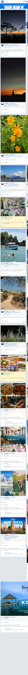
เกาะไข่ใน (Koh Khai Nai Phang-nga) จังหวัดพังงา (11, 265)
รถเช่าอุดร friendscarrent (14, 44)
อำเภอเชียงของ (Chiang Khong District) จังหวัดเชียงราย (11, 313)
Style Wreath (10, 217)
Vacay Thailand (12, 409)
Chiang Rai (7, 498)
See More (7, 52)
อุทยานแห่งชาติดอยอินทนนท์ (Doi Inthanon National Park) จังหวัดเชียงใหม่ (11, 105)
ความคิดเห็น (5, 54)
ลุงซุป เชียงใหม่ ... (12, 103)
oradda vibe (11, 263)
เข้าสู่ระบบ (16, 7)
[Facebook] (26, 24)
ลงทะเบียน (8, 7)
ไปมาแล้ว (13, 24)
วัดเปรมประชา (7, 218)
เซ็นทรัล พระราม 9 (8, 374)
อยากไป (13, 28)
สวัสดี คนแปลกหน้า (11, 372)
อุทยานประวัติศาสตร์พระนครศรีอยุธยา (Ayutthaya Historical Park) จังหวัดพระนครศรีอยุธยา (11, 537)
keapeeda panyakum (13, 343)
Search (15, 1)
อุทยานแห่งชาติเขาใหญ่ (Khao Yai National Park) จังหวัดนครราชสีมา (11, 345)
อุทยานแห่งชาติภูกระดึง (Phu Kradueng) (12, 45)
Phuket (6, 410)
